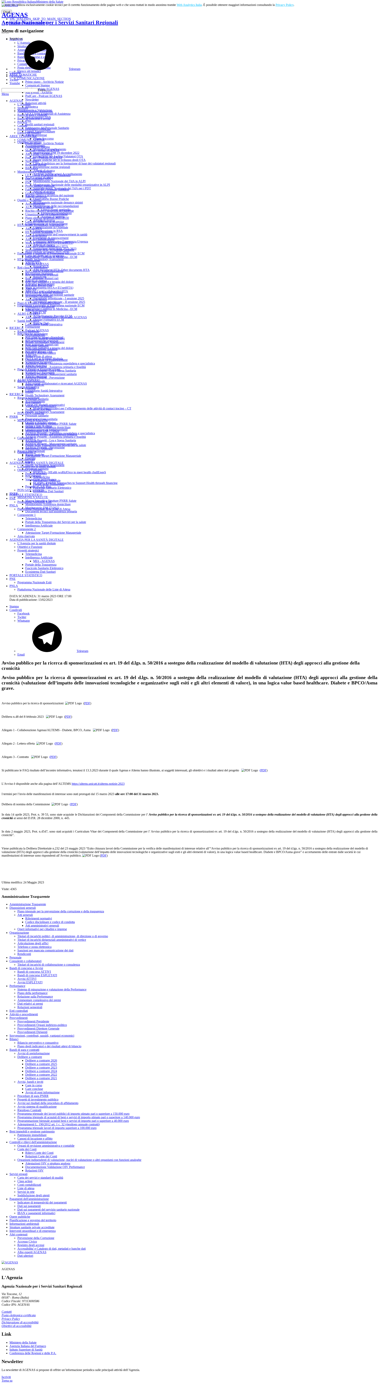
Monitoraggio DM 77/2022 (42, 431)
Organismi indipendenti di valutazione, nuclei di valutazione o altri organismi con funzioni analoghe (79, 1160)
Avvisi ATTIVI (26, 978)
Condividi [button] (15, 610)
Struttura (22, 107)
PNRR (13, 416)
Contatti (22, 125)
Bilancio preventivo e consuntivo (37, 1042)
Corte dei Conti (27, 1149)
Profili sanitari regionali (39, 186)
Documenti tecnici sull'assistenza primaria (51, 434)
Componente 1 (26, 438)
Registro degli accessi (30, 1245)
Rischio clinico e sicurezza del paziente (49, 210)
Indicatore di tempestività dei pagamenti (42, 1202)
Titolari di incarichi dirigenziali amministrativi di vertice (51, 939)
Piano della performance (32, 993)
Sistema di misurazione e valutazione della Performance (51, 989)
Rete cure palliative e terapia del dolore (49, 281)
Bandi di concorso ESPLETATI (37, 975)
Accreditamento (35, 203)
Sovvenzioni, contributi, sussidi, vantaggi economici (41, 1035)
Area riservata (26, 459)
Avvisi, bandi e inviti (30, 1081)
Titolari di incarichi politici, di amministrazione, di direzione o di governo (62, 936)
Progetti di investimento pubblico (37, 1099)
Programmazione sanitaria (41, 349)
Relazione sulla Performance (35, 996)
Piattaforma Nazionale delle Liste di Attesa (43, 509)
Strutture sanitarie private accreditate (31, 1227)
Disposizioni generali (22, 907)
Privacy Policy (285, 5)
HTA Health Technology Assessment (40, 225)
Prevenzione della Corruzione (35, 1238)
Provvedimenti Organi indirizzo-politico (42, 1025)
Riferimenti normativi (38, 918)
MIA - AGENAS (44, 561)
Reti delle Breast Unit (38, 285)
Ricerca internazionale (31, 381)
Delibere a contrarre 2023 (41, 1067)
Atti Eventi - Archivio (38, 154)
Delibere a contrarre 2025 (41, 1064)
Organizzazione (19, 932)
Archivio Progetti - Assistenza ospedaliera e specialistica (60, 363)
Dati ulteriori (25, 1255)
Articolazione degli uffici (32, 943)
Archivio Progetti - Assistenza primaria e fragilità (55, 367)
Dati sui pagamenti (29, 1206)
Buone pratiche (34, 384)
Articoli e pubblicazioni (39, 239)
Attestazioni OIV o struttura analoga (47, 1163)
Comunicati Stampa (37, 147)
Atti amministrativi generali (42, 925)
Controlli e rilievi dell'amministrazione (33, 1142)
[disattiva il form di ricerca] (7, 33)
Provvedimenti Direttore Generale (38, 1028)
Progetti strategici (36, 473)
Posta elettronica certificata (34, 129)
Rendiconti (24, 954)
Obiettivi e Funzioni (29, 470)
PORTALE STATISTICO (25, 494)
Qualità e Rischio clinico (40, 352)
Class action (24, 1181)
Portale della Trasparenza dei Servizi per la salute (55, 445)
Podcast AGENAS (37, 264)
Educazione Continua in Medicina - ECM (51, 257)
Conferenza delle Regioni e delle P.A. (32, 1353)
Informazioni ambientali (24, 1223)
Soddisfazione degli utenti (33, 1195)
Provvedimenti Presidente (33, 1021)
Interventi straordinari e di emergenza (32, 1231)
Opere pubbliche (19, 1216)
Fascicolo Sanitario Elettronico (52, 487)
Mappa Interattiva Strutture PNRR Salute (50, 423)
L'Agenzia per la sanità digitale (36, 466)
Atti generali (25, 915)
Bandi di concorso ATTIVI (34, 971)
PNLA (13, 505)
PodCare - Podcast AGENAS (43, 157)
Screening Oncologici (38, 296)
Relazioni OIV (34, 1170)
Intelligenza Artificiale (39, 448)
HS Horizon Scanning (39, 232)
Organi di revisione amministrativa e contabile (45, 1145)
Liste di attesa (25, 1188)
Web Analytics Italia (189, 5)
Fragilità (30, 388)
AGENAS (60, 18)
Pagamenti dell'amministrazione (29, 1199)
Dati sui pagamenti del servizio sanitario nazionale (48, 1209)
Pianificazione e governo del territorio (32, 1220)
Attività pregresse (36, 196)
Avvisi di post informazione (42, 1092)
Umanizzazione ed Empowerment (46, 214)
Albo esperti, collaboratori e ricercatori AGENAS (56, 317)
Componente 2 (26, 452)
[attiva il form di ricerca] (3, 33)
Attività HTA (33, 228)
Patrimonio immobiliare (32, 1135)
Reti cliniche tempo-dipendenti (44, 271)
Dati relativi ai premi (30, 1003)
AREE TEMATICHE (23, 136)
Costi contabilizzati (29, 1184)
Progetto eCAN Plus (38, 409)
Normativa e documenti (39, 306)
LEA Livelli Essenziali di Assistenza (47, 175)
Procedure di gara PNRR (33, 1096)
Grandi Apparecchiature (40, 193)
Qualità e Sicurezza (29, 200)
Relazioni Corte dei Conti (41, 1156)
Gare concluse (34, 1089)
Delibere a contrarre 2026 (41, 1060)
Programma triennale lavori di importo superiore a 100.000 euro (57, 1128)
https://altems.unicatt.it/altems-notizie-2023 (98, 783)
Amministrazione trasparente (35, 111)
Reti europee (33, 402)
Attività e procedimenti (23, 1014)
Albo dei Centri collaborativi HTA (46, 246)
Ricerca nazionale (28, 331)
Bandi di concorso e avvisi (33, 118)
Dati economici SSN (38, 178)
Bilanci (13, 1039)
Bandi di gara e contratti (32, 115)
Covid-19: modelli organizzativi (45, 338)
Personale (15, 957)
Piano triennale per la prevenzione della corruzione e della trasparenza (60, 911)
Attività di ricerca (36, 235)
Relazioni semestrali (29, 1007)
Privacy (22, 122)
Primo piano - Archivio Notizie (44, 143)
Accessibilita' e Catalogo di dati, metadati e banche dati (51, 1248)
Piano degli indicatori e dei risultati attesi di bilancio (49, 1046)
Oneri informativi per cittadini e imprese (42, 929)
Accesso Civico (27, 1241)
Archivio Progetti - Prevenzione (45, 377)
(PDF (57, 743)
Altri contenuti (18, 1234)
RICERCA (16, 328)
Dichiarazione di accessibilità (20, 1322)
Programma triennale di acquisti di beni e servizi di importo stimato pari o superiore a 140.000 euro (78, 1117)
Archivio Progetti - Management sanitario (51, 374)
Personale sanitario (37, 345)
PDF (87, 703)
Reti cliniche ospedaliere (32, 267)
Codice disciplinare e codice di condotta (50, 922)
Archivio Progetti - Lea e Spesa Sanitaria (50, 370)
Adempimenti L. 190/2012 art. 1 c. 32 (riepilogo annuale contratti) (58, 1124)
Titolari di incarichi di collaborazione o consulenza (48, 964)
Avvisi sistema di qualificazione (37, 1106)
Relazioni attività (35, 164)
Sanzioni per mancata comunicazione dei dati (45, 950)
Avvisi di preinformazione (33, 1053)
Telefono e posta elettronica (34, 947)
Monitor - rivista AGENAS (42, 150)
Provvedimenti (18, 1018)
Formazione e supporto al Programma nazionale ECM (50, 253)
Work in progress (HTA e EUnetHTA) (49, 242)
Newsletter (32, 161)
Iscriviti (6, 1377)
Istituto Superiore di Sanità (25, 1349)
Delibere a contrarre (29, 1057)
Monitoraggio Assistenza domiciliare (48, 427)
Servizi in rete (26, 1191)
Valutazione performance (40, 406)
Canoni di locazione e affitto (35, 1138)
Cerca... (43, 90)
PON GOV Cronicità (30, 413)
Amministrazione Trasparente (27, 904)
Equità (29, 391)
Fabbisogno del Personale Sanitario (47, 189)
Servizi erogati (18, 1174)
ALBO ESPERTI (28, 313)
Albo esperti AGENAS (31, 1252)
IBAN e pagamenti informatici (36, 1213)
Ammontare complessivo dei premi (39, 1000)
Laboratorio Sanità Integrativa (43, 324)
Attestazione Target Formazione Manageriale (53, 455)
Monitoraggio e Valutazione (34, 171)
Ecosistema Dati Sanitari (48, 491)
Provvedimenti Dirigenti (32, 1032)
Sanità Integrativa (28, 320)
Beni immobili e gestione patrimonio (32, 1131)
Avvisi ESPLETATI (29, 982)
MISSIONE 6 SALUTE (32, 420)
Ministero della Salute (49, 1)
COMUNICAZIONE (31, 139)
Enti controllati (18, 1010)
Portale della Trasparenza (48, 484)
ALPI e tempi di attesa (39, 207)
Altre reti (30, 289)
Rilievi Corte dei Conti (39, 1152)
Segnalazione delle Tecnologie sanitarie (49, 249)
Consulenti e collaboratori (25, 961)
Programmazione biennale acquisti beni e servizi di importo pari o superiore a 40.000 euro (73, 1120)
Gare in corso (33, 1085)
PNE (28, 182)
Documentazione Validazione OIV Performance (55, 1167)
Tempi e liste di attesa (38, 356)
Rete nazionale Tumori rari (41, 278)
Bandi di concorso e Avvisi (26, 968)
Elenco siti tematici (29, 132)
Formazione (32, 260)
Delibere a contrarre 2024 (41, 1071)
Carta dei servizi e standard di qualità (40, 1177)
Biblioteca (31, 168)
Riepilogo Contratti (29, 1110)
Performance (17, 986)
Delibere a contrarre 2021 (41, 1078)
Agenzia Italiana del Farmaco (27, 1346)
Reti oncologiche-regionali (41, 274)
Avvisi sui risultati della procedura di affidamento (47, 1103)
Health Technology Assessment (44, 342)
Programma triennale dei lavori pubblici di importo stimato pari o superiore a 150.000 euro (73, 1113)
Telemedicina (33, 441)
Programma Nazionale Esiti (34, 502)
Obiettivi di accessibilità (16, 1326)
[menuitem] (197, 613)
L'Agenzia (23, 104)
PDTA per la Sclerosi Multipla (44, 292)
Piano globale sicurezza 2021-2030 (47, 218)
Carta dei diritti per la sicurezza (44, 221)
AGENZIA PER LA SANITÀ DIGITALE (36, 462)
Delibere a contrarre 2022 (41, 1074)
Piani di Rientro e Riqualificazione (38, 303)
